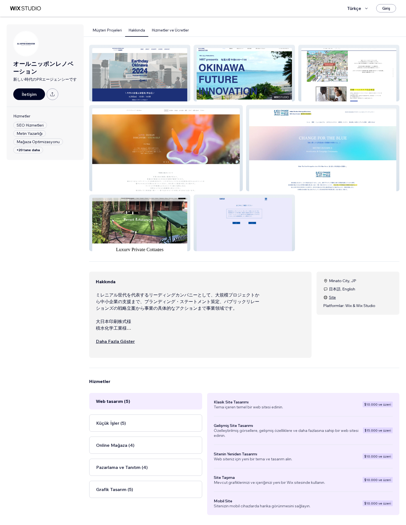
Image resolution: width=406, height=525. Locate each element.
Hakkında (136, 30)
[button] (139, 73)
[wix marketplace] (25, 8)
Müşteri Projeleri (107, 30)
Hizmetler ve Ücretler (170, 30)
